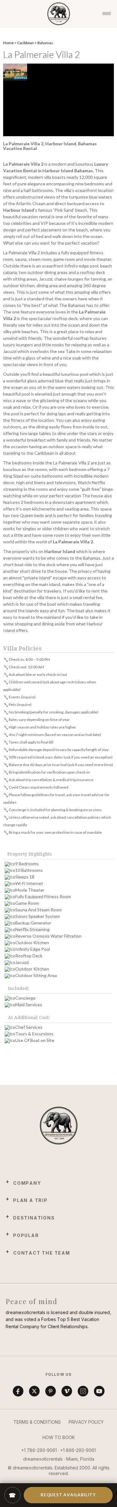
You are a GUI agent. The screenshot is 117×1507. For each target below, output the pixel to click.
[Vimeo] (66, 1391)
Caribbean (25, 42)
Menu (106, 14)
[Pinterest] (50, 1391)
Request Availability (68, 1494)
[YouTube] (99, 1391)
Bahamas (45, 42)
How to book (58, 1437)
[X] (34, 1391)
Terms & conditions (37, 1422)
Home (8, 42)
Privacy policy (86, 1422)
